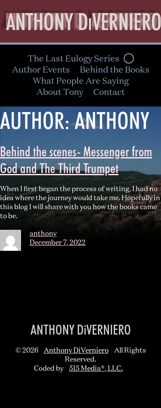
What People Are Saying (81, 81)
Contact (109, 92)
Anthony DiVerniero (76, 350)
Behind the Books (114, 70)
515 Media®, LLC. (96, 368)
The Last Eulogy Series (73, 59)
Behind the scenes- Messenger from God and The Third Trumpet (76, 160)
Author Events (41, 70)
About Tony (59, 92)
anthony (43, 234)
